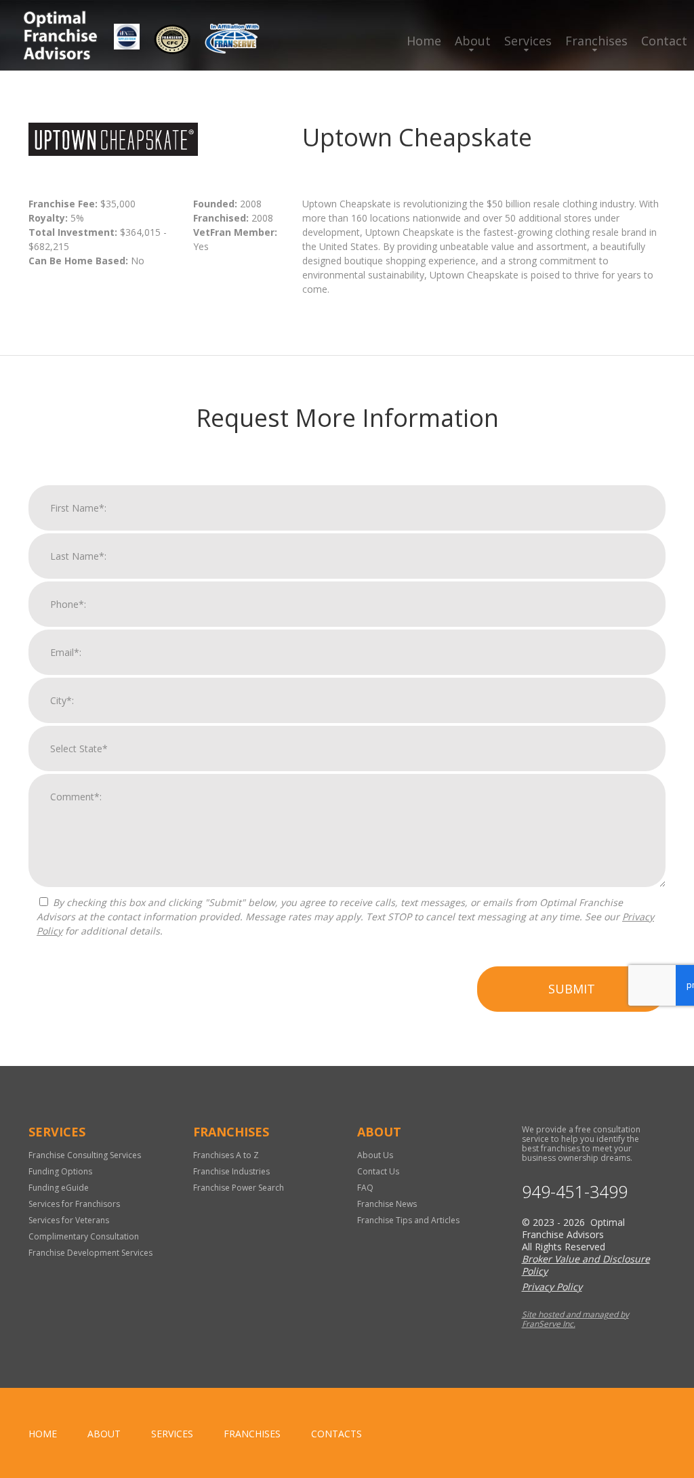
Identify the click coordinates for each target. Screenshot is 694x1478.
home (42, 1433)
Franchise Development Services (90, 1252)
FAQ (365, 1187)
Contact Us (378, 1171)
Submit (571, 989)
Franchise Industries (231, 1171)
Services (528, 41)
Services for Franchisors (74, 1204)
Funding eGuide (58, 1187)
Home (424, 41)
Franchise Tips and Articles (408, 1220)
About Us (375, 1155)
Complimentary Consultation (83, 1236)
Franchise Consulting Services (84, 1155)
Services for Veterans (68, 1220)
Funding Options (60, 1171)
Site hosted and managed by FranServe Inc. (575, 1319)
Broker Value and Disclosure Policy (586, 1264)
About (473, 41)
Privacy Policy (552, 1286)
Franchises (596, 41)
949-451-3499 (575, 1191)
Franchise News (387, 1204)
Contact (664, 41)
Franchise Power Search (238, 1187)
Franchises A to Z (226, 1155)
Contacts (336, 1433)
